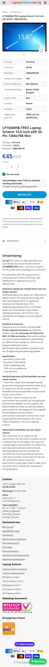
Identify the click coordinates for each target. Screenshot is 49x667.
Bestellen (24, 194)
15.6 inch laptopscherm (13, 573)
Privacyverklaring (10, 551)
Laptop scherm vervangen (14, 569)
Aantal (5, 162)
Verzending (7, 535)
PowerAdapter (28, 662)
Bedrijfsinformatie (10, 531)
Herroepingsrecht (10, 543)
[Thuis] (24, 2)
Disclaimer (7, 547)
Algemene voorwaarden (13, 559)
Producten (16, 12)
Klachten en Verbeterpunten (15, 555)
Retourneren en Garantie (14, 539)
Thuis (5, 12)
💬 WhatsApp (37, 661)
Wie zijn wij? (8, 527)
